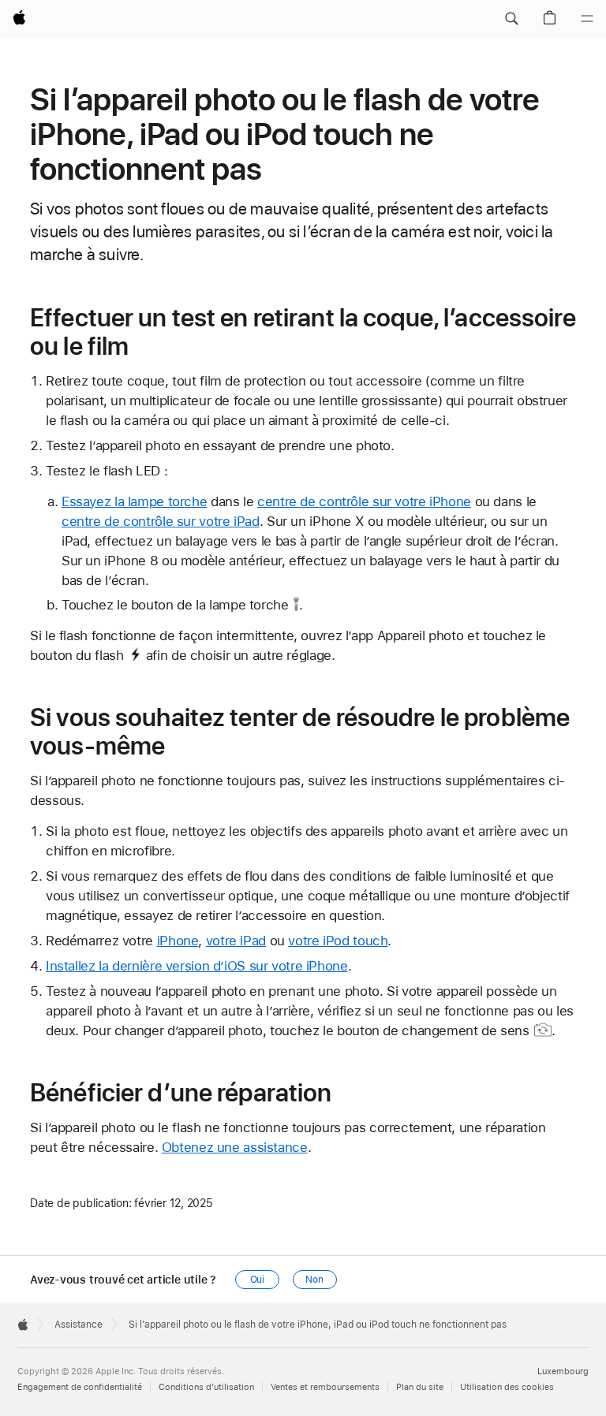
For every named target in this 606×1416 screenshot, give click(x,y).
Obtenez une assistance (235, 1147)
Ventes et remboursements (325, 1387)
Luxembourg (563, 1371)
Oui (257, 1279)
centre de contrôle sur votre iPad (161, 521)
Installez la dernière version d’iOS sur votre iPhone (197, 966)
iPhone (178, 940)
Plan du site (419, 1387)
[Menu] (587, 19)
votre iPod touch (337, 940)
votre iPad (236, 940)
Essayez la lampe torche (134, 501)
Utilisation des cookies (507, 1387)
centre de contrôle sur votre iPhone (364, 501)
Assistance (78, 1324)
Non (314, 1279)
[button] (511, 19)
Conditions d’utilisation (206, 1387)
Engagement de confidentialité (79, 1387)
